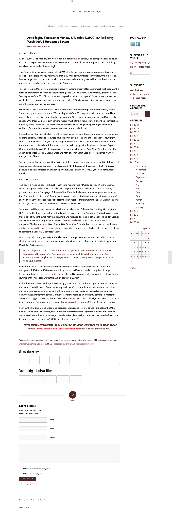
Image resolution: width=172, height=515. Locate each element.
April (138, 196)
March (139, 199)
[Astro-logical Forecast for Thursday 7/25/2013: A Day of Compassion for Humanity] (25, 379)
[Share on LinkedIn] (75, 360)
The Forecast (45, 46)
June (138, 188)
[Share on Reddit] (105, 360)
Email (52, 428)
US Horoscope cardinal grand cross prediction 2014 (72, 343)
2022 (136, 132)
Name (52, 420)
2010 (136, 222)
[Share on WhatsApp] (55, 360)
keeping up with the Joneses (74, 302)
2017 (136, 151)
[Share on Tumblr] (85, 360)
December (141, 166)
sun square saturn (105, 340)
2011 (136, 218)
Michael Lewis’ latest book (81, 220)
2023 (136, 128)
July (137, 184)
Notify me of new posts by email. (33, 474)
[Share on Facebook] (24, 360)
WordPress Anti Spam (24, 484)
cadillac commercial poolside (36, 340)
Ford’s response (58, 274)
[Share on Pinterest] (65, 360)
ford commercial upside (59, 340)
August (139, 181)
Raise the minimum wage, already (48, 315)
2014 (136, 162)
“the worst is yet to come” (36, 196)
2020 (136, 139)
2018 (136, 147)
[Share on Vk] (95, 360)
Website (52, 437)
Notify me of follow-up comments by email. (36, 469)
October (140, 173)
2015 (136, 158)
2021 (136, 136)
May (138, 192)
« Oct (133, 268)
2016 (136, 154)
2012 (136, 214)
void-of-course (79, 58)
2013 (136, 211)
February (140, 203)
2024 (136, 124)
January (139, 207)
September (141, 177)
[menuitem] (50, 26)
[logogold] (86, 11)
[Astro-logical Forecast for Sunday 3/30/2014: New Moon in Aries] (2, 257)
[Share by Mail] (115, 360)
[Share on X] (34, 360)
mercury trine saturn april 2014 (84, 340)
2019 (136, 143)
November (141, 169)
